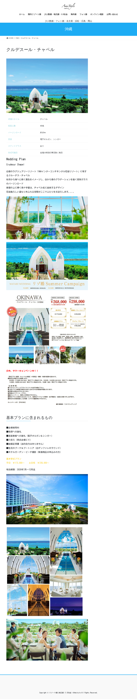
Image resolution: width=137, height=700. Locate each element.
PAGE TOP (131, 676)
